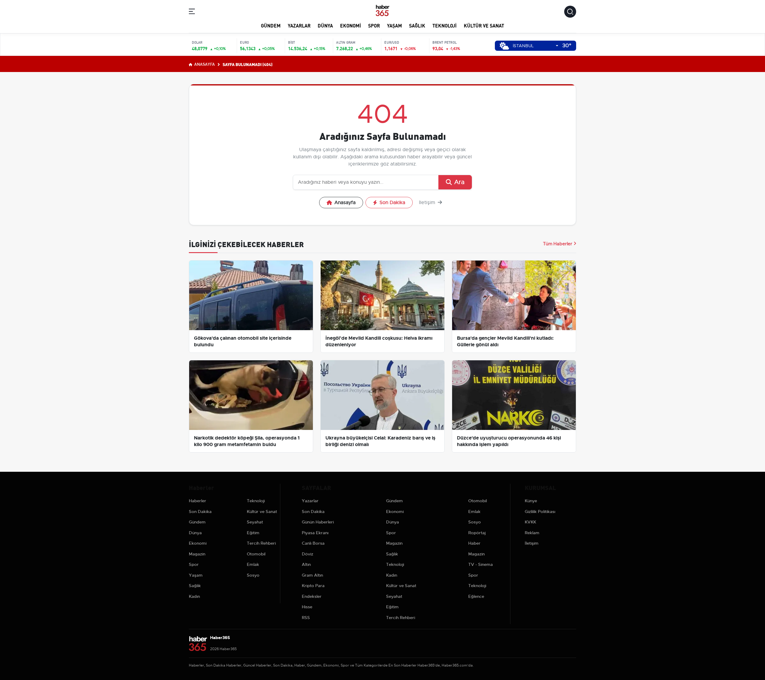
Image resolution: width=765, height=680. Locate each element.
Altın (306, 564)
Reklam (532, 532)
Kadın (194, 596)
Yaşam (394, 25)
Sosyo (253, 575)
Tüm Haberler (557, 243)
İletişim (428, 203)
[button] (192, 12)
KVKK (530, 522)
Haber (474, 543)
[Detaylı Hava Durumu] (504, 46)
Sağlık (417, 25)
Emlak (253, 564)
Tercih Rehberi (261, 543)
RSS (306, 617)
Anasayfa (204, 64)
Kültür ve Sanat (484, 25)
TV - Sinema (480, 564)
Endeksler (312, 596)
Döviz (307, 554)
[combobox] (535, 46)
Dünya (325, 25)
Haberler (197, 500)
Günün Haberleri (318, 522)
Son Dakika (392, 203)
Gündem (271, 25)
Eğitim (253, 532)
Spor (374, 25)
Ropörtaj (477, 532)
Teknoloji (444, 25)
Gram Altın (312, 575)
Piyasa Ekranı (315, 532)
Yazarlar (299, 25)
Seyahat (255, 522)
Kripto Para (313, 585)
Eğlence (476, 596)
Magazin (197, 554)
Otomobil (256, 554)
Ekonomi (350, 25)
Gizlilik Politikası (540, 511)
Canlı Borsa (313, 543)
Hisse (307, 606)
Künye (531, 500)
